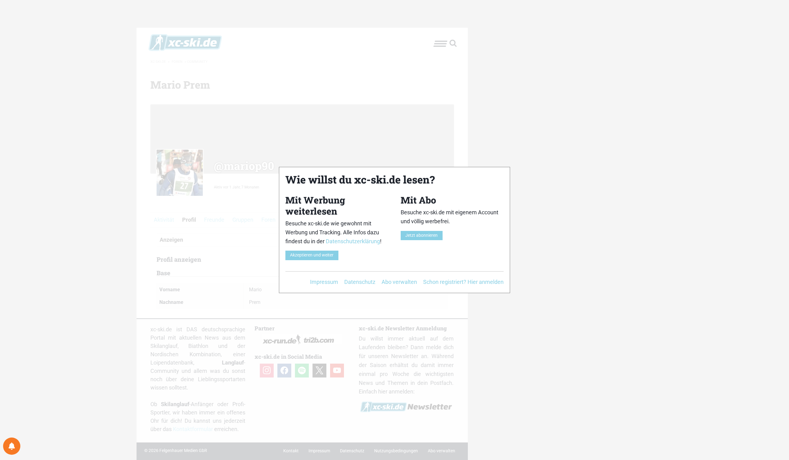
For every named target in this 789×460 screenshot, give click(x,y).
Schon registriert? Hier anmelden (463, 282)
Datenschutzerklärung (353, 241)
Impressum (324, 282)
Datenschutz (359, 282)
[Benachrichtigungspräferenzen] (11, 446)
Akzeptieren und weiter (311, 255)
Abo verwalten (399, 282)
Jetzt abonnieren (421, 235)
